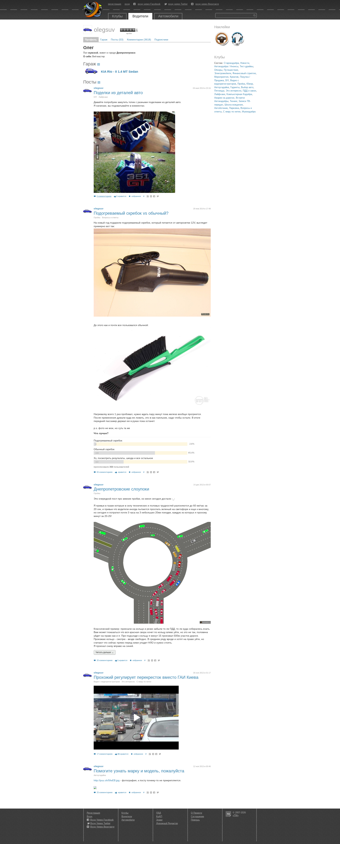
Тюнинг (233, 101)
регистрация (114, 4)
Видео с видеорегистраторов (107, 682)
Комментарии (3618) (139, 39)
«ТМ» (236, 815)
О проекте (196, 813)
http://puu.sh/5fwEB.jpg (107, 780)
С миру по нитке (231, 111)
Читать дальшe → (105, 652)
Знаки (159, 819)
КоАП (159, 816)
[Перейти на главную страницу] (93, 10)
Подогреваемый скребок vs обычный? (131, 213)
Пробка (241, 83)
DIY (227, 80)
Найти (254, 15)
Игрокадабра (249, 111)
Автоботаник (221, 108)
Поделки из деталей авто (118, 92)
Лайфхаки (219, 94)
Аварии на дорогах (224, 97)
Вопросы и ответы (110, 217)
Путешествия (231, 70)
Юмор (249, 83)
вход (127, 4)
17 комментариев (104, 754)
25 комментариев (104, 792)
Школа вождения (234, 104)
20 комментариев (104, 660)
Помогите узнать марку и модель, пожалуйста (139, 770)
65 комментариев (104, 472)
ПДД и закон (249, 90)
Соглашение (197, 816)
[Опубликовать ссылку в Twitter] (157, 196)
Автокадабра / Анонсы (226, 66)
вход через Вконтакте (207, 4)
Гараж (103, 39)
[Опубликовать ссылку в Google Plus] (148, 196)
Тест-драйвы (246, 66)
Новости (244, 63)
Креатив (234, 77)
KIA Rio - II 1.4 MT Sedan (119, 71)
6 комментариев (104, 196)
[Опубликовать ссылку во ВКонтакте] (151, 196)
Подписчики (161, 39)
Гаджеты (235, 87)
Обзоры (218, 70)
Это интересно (233, 90)
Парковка (234, 108)
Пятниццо (219, 90)
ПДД (158, 813)
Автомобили (168, 16)
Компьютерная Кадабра (239, 94)
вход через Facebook (149, 4)
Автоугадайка (221, 87)
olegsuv (104, 29)
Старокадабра (231, 63)
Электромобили (222, 73)
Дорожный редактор (167, 823)
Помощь (195, 819)
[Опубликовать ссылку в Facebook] (154, 196)
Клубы (117, 16)
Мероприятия (221, 77)
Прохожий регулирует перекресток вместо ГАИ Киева (146, 677)
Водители (140, 16)
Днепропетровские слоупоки (121, 489)
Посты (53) (117, 39)
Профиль (91, 39)
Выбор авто (247, 87)
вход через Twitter (178, 4)
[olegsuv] (87, 29)
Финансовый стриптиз (244, 73)
